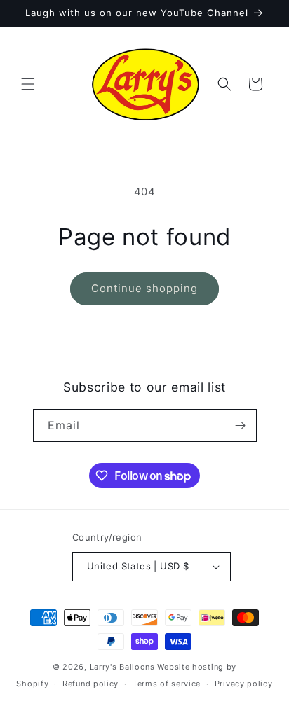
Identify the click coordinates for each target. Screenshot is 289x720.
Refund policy (90, 683)
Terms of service (167, 683)
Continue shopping (144, 288)
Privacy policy (244, 683)
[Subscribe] (240, 425)
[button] (28, 84)
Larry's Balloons (122, 667)
